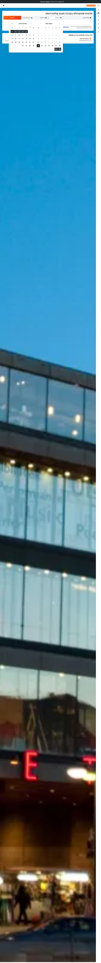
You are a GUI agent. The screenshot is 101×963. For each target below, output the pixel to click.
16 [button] (59, 42)
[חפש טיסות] (98, 10)
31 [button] (56, 49)
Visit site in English (45, 1)
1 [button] (38, 31)
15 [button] (38, 38)
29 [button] (38, 45)
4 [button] (52, 35)
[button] (1, 1)
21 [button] (41, 42)
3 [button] (19, 31)
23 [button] (59, 45)
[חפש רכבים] (98, 16)
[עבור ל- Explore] (98, 20)
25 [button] (52, 45)
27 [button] (45, 45)
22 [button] (38, 42)
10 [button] (56, 38)
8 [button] (38, 35)
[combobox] (76, 18)
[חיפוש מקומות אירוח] (98, 13)
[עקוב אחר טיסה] (98, 23)
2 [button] (59, 35)
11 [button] (52, 38)
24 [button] (56, 45)
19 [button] (49, 42)
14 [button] (41, 38)
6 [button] (45, 35)
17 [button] (56, 42)
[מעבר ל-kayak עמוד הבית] (91, 5)
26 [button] (49, 45)
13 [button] (45, 38)
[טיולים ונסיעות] (98, 27)
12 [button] (49, 38)
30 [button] (59, 49)
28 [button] (42, 45)
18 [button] (52, 42)
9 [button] (59, 38)
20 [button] (45, 42)
